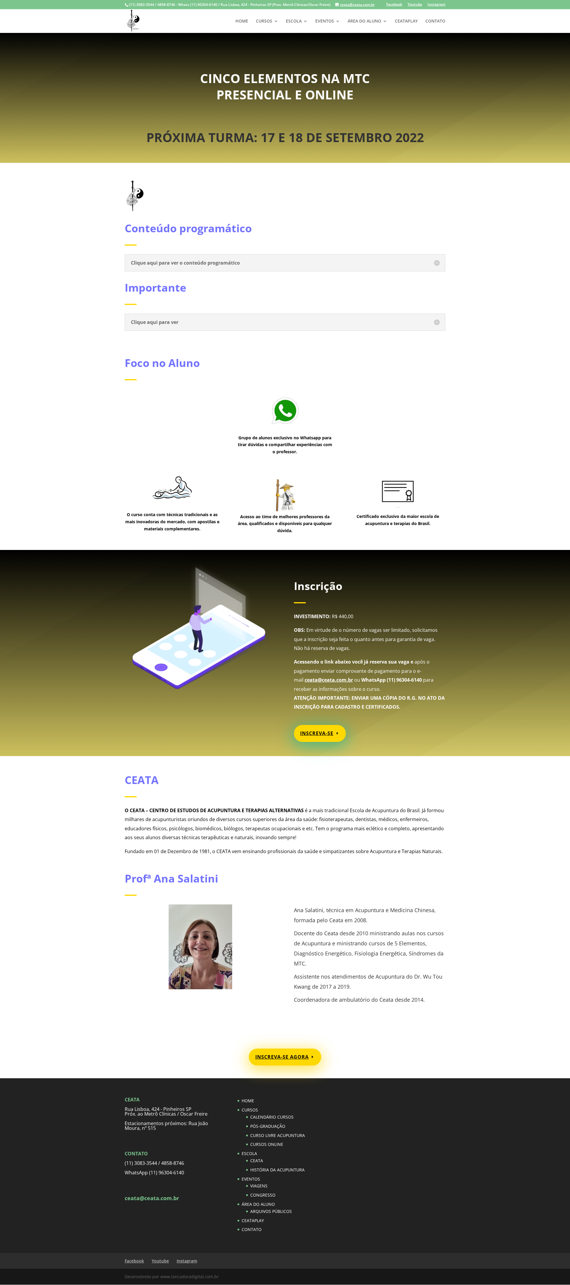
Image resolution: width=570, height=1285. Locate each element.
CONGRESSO (263, 1195)
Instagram (436, 5)
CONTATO (435, 21)
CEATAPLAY (406, 21)
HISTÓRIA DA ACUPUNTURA (277, 1170)
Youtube (415, 5)
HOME (241, 21)
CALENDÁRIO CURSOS (272, 1117)
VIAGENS (258, 1186)
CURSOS (264, 21)
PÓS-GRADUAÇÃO (267, 1126)
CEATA (256, 1160)
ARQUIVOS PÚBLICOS (271, 1211)
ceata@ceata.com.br (329, 680)
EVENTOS (324, 21)
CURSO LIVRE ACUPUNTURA (277, 1135)
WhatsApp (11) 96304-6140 (154, 1172)
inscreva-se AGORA (282, 1057)
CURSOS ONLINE (266, 1144)
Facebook (394, 5)
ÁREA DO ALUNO (364, 21)
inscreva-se (316, 733)
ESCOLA (294, 21)
